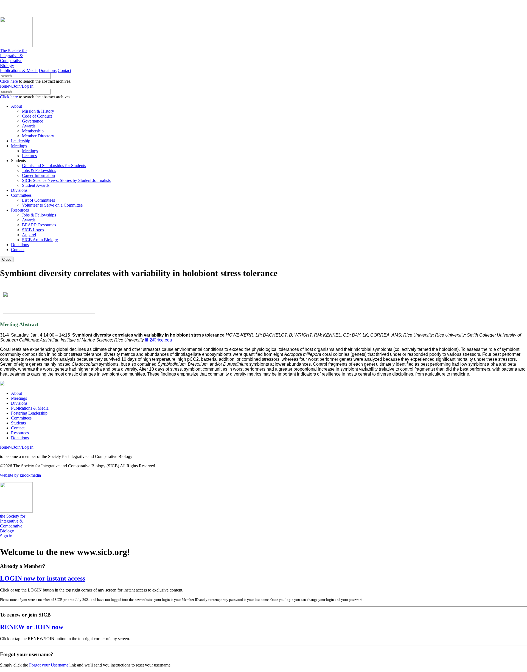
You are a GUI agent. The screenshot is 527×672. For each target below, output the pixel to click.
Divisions (19, 403)
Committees (21, 418)
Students (18, 423)
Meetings (19, 398)
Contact (64, 70)
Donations (48, 70)
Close (6, 259)
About (16, 393)
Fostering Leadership (29, 413)
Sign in (6, 536)
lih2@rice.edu (158, 340)
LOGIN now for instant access (42, 578)
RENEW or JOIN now (31, 627)
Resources (20, 433)
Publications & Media (19, 70)
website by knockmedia (20, 475)
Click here (9, 81)
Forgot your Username (48, 665)
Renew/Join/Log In (16, 86)
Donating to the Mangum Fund (150, 8)
